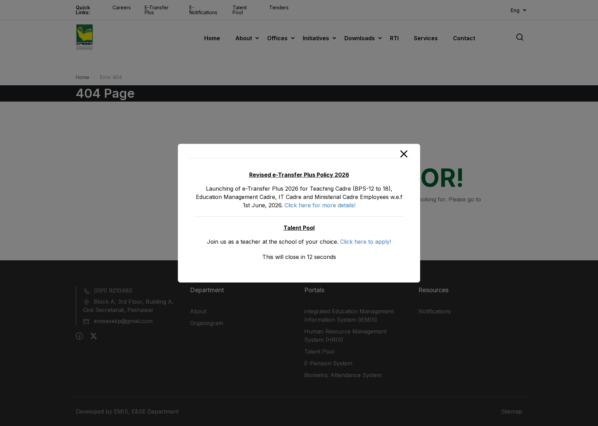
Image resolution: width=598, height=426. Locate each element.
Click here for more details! (319, 205)
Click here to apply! (365, 241)
